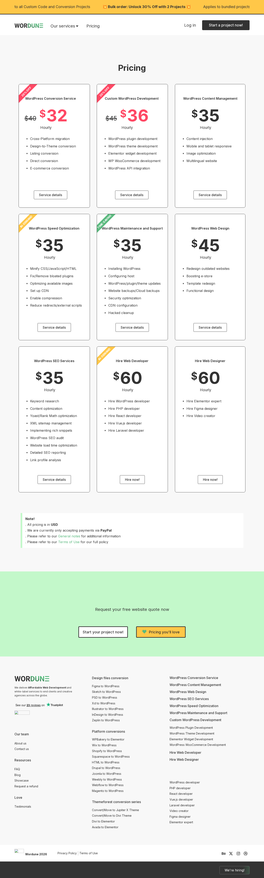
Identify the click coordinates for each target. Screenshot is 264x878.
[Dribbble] (246, 853)
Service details (50, 195)
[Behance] (224, 853)
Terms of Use (69, 542)
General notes (69, 536)
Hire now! (132, 480)
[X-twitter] (231, 853)
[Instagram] (238, 853)
